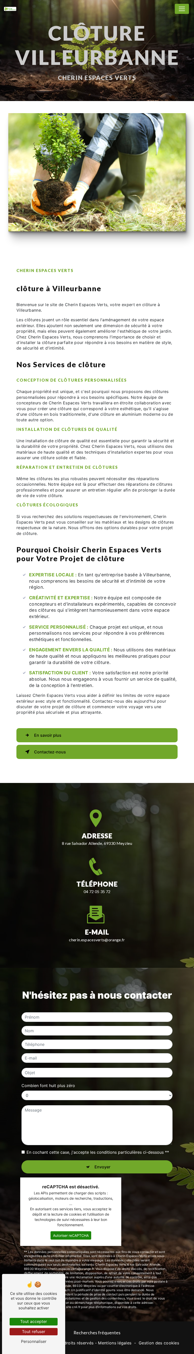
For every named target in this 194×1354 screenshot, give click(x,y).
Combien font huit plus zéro (48, 1085)
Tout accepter (33, 1321)
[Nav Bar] (182, 9)
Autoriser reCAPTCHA (71, 1235)
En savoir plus (47, 735)
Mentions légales (114, 1342)
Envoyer (102, 1166)
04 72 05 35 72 (97, 891)
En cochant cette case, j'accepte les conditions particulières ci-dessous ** (98, 1152)
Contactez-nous (50, 751)
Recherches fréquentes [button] (97, 1332)
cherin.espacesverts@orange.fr (97, 939)
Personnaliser (33, 1341)
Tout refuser (33, 1331)
